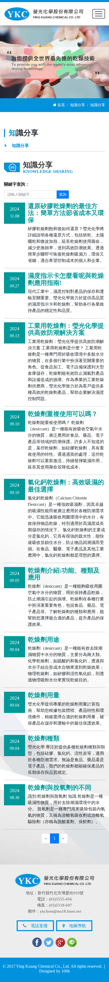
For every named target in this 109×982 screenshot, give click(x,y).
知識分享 (77, 105)
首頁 (60, 105)
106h (65, 971)
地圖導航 (76, 925)
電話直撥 (37, 925)
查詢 (62, 195)
